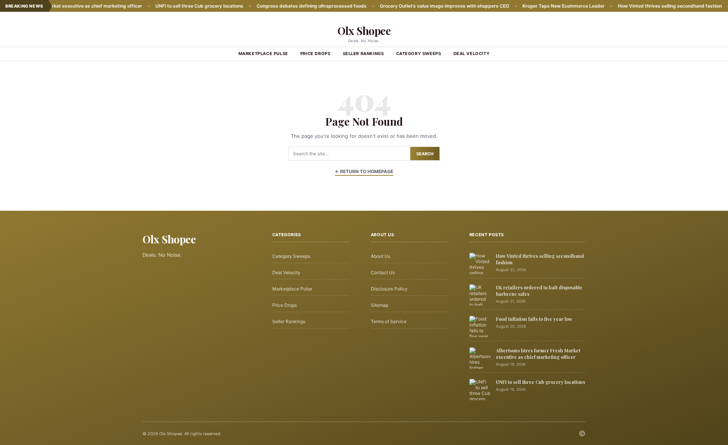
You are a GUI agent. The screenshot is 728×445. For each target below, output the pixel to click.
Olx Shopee (364, 31)
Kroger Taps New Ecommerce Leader (545, 6)
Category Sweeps (418, 53)
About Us (380, 256)
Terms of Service (388, 321)
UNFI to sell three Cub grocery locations (180, 6)
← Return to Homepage (364, 171)
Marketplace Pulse (263, 53)
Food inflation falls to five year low (534, 319)
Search (424, 153)
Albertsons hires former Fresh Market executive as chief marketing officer (538, 353)
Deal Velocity (471, 53)
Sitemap (379, 305)
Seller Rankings (363, 53)
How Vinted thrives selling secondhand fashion (651, 6)
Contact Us (383, 272)
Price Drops (315, 53)
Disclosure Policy (389, 289)
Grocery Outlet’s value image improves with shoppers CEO (425, 6)
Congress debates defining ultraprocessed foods (293, 6)
